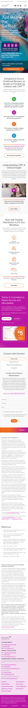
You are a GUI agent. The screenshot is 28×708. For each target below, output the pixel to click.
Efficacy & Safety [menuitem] (5, 684)
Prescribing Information (22, 1)
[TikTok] (20, 5)
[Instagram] (18, 5)
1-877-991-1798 (7, 654)
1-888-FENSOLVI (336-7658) (10, 644)
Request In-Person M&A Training (14, 365)
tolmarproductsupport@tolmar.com (12, 668)
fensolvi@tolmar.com (9, 648)
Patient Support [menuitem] (19, 684)
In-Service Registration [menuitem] (21, 686)
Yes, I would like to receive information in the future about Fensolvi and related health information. (15, 415)
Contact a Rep (14, 359)
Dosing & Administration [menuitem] (7, 686)
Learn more (10, 57)
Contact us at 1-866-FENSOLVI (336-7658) (14, 393)
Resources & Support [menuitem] (6, 691)
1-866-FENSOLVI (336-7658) (10, 652)
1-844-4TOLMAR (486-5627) (9, 517)
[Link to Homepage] (6, 640)
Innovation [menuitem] (4, 681)
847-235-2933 (7, 646)
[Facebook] (15, 5)
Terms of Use (15, 705)
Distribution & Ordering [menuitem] (7, 688)
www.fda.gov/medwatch (17, 519)
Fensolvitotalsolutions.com (10, 656)
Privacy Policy (4, 705)
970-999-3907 (7, 666)
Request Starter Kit (14, 362)
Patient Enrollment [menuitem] (20, 681)
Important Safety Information (7, 1)
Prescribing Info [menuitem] (19, 688)
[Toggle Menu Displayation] (25, 5)
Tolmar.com (24, 705)
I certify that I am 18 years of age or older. (13, 411)
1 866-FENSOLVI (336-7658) (8, 627)
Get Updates (14, 368)
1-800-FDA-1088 (5, 519)
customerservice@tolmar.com (11, 678)
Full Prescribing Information (13, 512)
